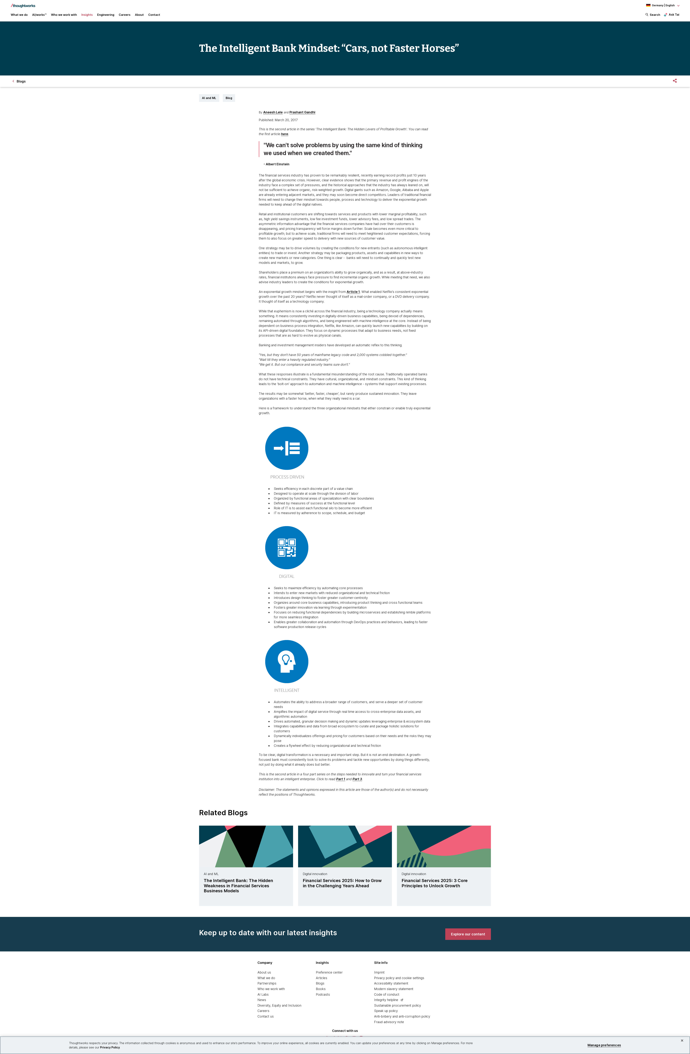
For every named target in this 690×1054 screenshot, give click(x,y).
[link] (468, 934)
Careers (263, 1011)
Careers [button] (124, 15)
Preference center (329, 972)
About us (264, 972)
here (284, 134)
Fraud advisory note (389, 1022)
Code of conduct (386, 994)
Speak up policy (386, 1011)
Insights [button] (87, 15)
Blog (229, 98)
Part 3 (357, 779)
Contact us (265, 1016)
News (261, 1000)
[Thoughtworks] (23, 4)
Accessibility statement (391, 983)
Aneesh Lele (273, 112)
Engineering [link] (105, 15)
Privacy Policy (110, 1047)
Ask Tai (674, 14)
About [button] (139, 15)
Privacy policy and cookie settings (399, 978)
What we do (266, 978)
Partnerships (266, 983)
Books (321, 989)
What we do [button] (19, 15)
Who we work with (271, 989)
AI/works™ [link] (39, 15)
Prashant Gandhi (302, 112)
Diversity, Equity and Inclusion (279, 1005)
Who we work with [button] (64, 15)
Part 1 (340, 779)
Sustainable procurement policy (397, 1005)
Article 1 (353, 292)
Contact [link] (154, 15)
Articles (321, 978)
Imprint (379, 972)
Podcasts (323, 994)
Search (655, 15)
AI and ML (209, 98)
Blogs (320, 983)
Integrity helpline (386, 1000)
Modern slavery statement (393, 989)
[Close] (682, 1040)
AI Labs (263, 994)
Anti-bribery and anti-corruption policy (402, 1016)
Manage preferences (604, 1045)
